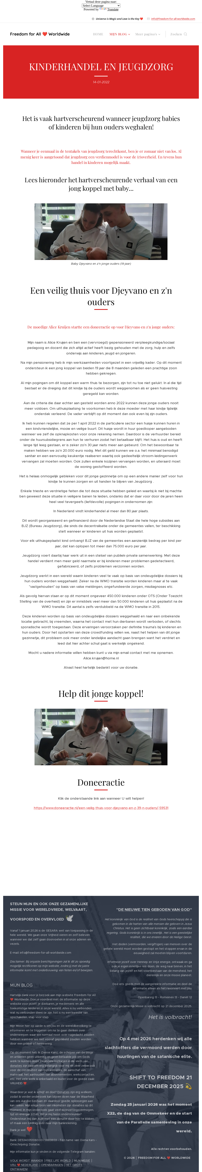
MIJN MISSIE (82, 1160)
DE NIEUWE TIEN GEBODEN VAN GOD (154, 909)
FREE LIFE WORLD (58, 1160)
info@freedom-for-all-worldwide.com (173, 19)
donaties (16, 1065)
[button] (179, 34)
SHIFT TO (142, 1077)
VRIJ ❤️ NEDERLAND (24, 1165)
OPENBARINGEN (52, 1165)
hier (77, 1119)
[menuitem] (99, 34)
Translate (113, 9)
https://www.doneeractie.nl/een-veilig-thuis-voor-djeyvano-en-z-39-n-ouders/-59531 (101, 808)
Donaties (63, 1092)
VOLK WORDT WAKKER (26, 1160)
